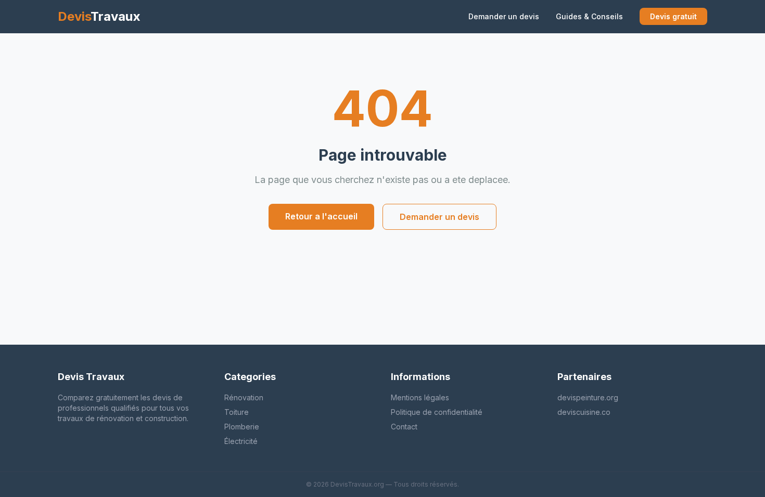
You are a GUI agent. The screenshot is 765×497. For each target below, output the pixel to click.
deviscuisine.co (583, 412)
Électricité (241, 441)
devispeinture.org (587, 397)
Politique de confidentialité (436, 412)
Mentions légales (420, 397)
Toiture (236, 412)
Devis (99, 16)
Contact (404, 426)
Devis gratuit (673, 16)
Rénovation (243, 397)
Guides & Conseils (589, 16)
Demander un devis (503, 16)
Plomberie (241, 426)
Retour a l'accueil (321, 216)
